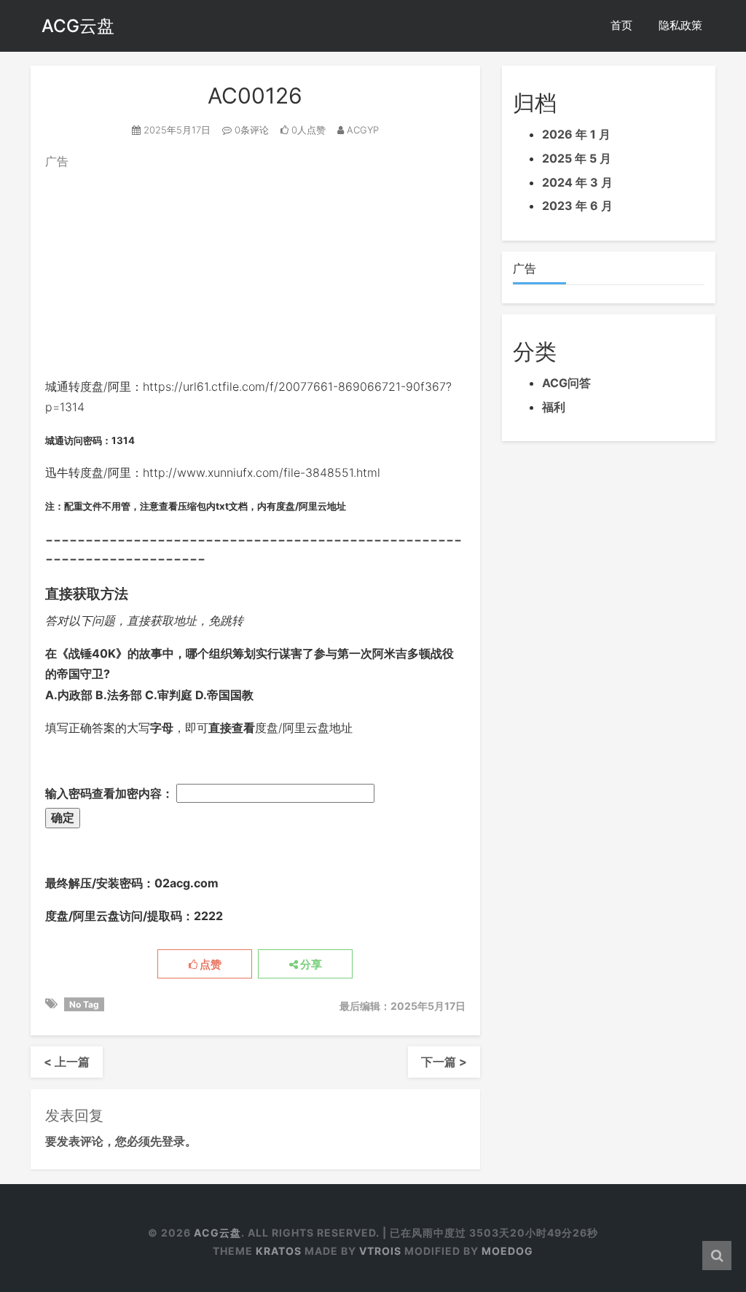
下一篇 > (444, 1061)
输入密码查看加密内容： (110, 793)
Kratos (279, 1251)
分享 (310, 964)
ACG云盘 (78, 25)
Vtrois (380, 1251)
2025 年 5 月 (576, 158)
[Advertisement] (255, 274)
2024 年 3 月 (577, 182)
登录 (173, 1141)
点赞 (209, 964)
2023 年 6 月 (577, 205)
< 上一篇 (67, 1061)
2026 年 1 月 (576, 134)
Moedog (507, 1251)
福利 (553, 407)
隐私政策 (680, 25)
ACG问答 (566, 382)
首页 (621, 25)
